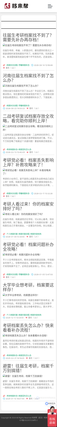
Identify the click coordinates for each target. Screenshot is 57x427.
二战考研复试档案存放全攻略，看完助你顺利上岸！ (28, 118)
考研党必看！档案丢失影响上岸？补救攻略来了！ (28, 162)
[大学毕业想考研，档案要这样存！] (28, 295)
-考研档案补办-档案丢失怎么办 (18, 149)
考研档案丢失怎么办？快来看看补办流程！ (28, 328)
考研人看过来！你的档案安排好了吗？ (28, 206)
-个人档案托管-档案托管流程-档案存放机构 (23, 234)
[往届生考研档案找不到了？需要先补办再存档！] (28, 45)
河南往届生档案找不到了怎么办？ (28, 78)
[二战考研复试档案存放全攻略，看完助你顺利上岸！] (28, 128)
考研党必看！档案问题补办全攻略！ (28, 247)
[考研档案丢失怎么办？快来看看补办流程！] (28, 335)
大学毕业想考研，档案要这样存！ (28, 287)
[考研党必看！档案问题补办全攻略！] (28, 255)
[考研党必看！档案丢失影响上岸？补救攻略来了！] (28, 172)
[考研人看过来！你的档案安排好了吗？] (28, 214)
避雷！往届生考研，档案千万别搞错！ (28, 368)
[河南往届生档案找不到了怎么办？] (28, 86)
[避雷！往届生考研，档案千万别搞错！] (28, 376)
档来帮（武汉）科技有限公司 (43, 418)
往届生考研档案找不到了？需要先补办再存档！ (28, 37)
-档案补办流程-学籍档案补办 (17, 65)
